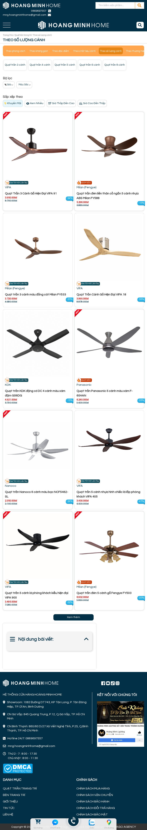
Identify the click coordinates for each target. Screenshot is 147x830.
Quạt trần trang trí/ (23, 35)
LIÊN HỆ (8, 814)
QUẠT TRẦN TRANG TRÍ (20, 788)
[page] (103, 683)
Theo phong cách (15, 51)
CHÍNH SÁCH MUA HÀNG (93, 788)
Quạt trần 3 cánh (15, 65)
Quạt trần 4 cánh (40, 65)
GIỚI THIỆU (10, 801)
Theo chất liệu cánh (84, 51)
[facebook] (120, 723)
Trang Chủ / (8, 35)
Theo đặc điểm (60, 51)
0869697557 (38, 11)
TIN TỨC (9, 808)
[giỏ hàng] (38, 822)
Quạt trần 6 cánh (89, 65)
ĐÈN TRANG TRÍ (14, 795)
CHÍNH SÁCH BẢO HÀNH (92, 801)
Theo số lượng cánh (111, 51)
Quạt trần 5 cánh (65, 65)
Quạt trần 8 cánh (114, 65)
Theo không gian (38, 51)
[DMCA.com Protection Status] (18, 768)
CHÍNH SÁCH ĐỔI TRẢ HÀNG (95, 808)
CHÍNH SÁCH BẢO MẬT (92, 814)
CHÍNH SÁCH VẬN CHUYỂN (94, 795)
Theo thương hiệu (136, 51)
